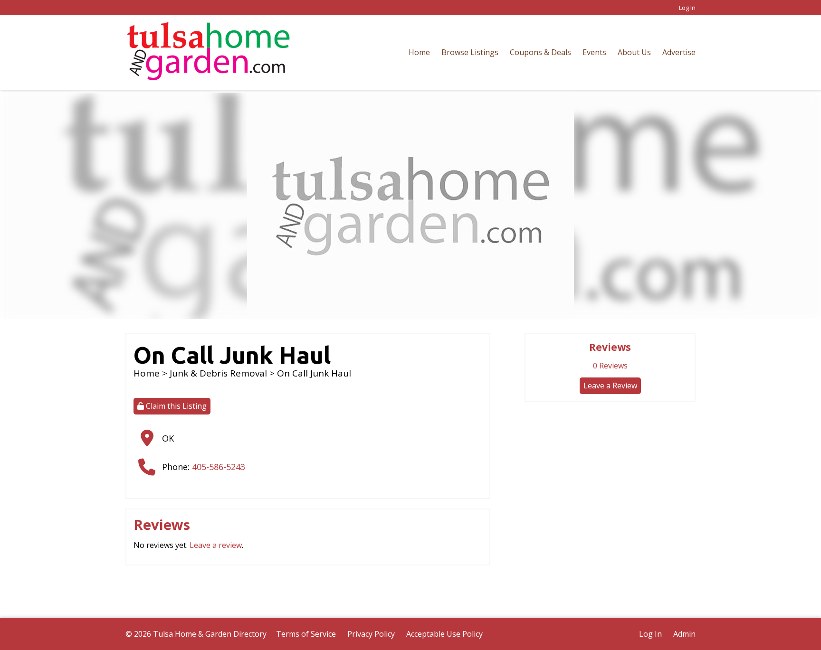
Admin (684, 634)
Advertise (679, 52)
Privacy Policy (371, 634)
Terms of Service (306, 634)
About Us (634, 52)
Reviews (610, 365)
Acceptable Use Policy (444, 634)
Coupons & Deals (540, 52)
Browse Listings (469, 52)
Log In (687, 7)
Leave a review (216, 545)
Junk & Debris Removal (218, 373)
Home (419, 52)
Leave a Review (610, 385)
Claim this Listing (175, 406)
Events (594, 52)
